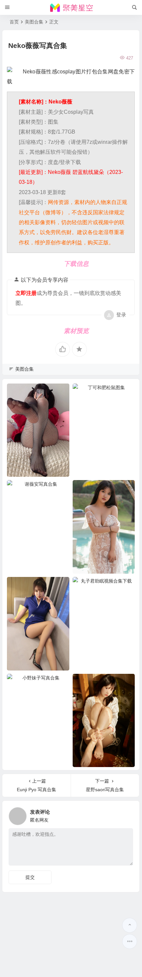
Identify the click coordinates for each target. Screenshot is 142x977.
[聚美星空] (71, 8)
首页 (14, 21)
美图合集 (34, 21)
